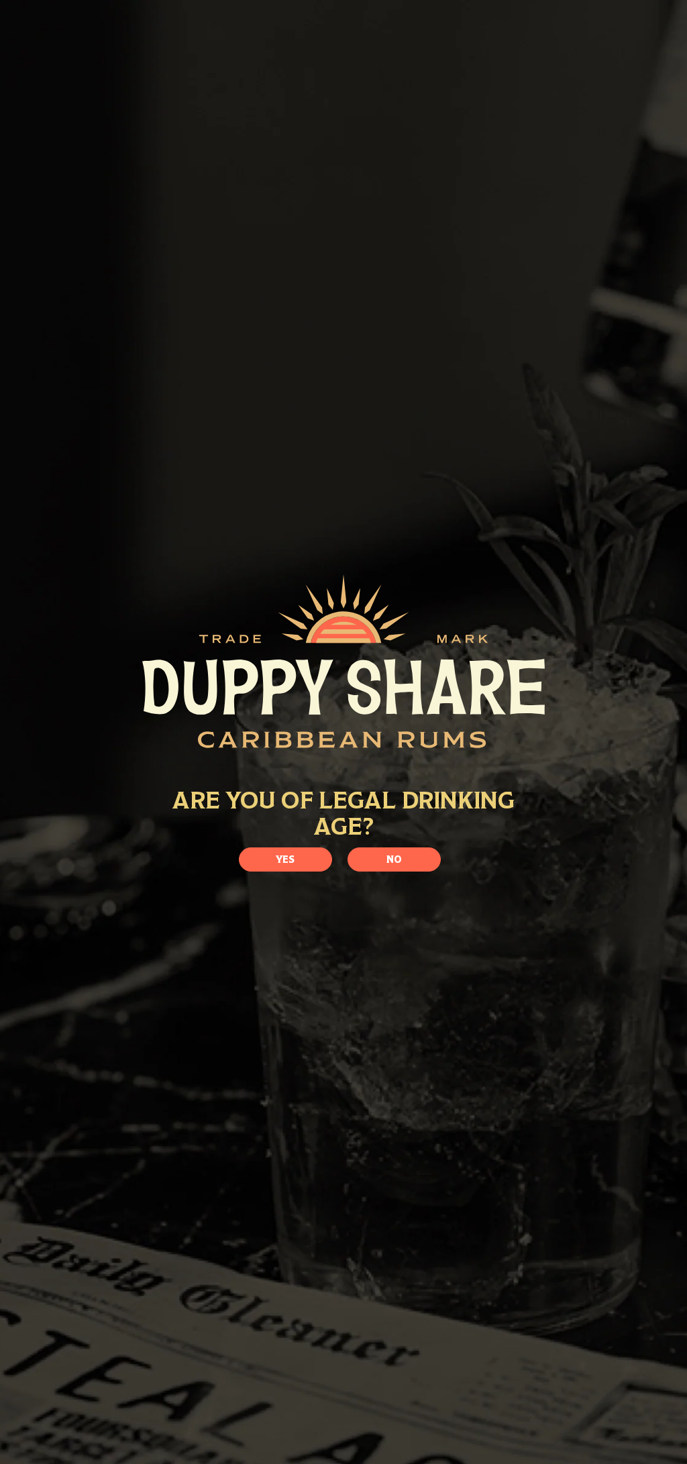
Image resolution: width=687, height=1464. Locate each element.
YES (285, 859)
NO (394, 859)
